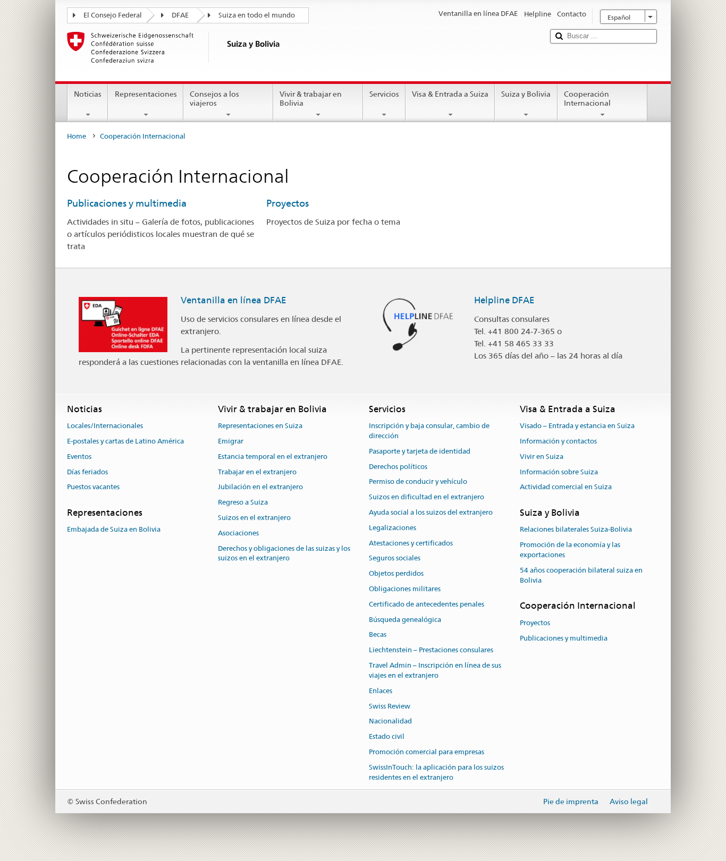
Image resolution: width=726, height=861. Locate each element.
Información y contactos (558, 441)
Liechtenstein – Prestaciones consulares (431, 650)
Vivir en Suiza (541, 457)
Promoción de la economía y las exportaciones (570, 550)
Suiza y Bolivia (526, 94)
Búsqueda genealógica (405, 620)
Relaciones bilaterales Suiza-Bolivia (576, 530)
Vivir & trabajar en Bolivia (311, 98)
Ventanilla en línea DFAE (233, 300)
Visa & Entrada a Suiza (450, 94)
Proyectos (287, 203)
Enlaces (380, 691)
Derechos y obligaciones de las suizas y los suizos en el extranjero (284, 553)
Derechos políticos (398, 467)
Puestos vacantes (93, 487)
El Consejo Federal (112, 15)
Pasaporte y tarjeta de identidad (419, 451)
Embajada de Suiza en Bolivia (114, 530)
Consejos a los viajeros (214, 98)
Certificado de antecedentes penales (426, 604)
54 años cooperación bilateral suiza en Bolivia (581, 575)
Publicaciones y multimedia (127, 203)
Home (76, 136)
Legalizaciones (392, 528)
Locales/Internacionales (105, 426)
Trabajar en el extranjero (257, 472)
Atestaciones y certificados (411, 543)
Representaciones (146, 94)
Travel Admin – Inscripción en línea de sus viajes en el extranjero (435, 670)
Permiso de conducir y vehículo (418, 482)
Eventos (79, 457)
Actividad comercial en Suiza (566, 487)
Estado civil (386, 736)
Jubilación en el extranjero (260, 487)
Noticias (88, 94)
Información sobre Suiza (559, 472)
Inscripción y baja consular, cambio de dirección (429, 431)
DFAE (180, 15)
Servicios (384, 94)
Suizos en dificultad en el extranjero (426, 497)
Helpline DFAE (504, 300)
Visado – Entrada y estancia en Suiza (577, 426)
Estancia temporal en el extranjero (272, 457)
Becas (377, 635)
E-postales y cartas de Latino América (125, 441)
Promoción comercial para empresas (426, 752)
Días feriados (87, 472)
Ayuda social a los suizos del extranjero (431, 512)
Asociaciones (238, 533)
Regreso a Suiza (243, 502)
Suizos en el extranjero (254, 518)
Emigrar (230, 441)
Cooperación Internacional (587, 98)
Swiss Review (389, 706)
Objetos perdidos (396, 573)
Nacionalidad (390, 722)
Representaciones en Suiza (260, 426)
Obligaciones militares (405, 589)
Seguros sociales (394, 558)
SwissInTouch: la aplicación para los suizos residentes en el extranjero (436, 772)
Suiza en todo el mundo (256, 15)
